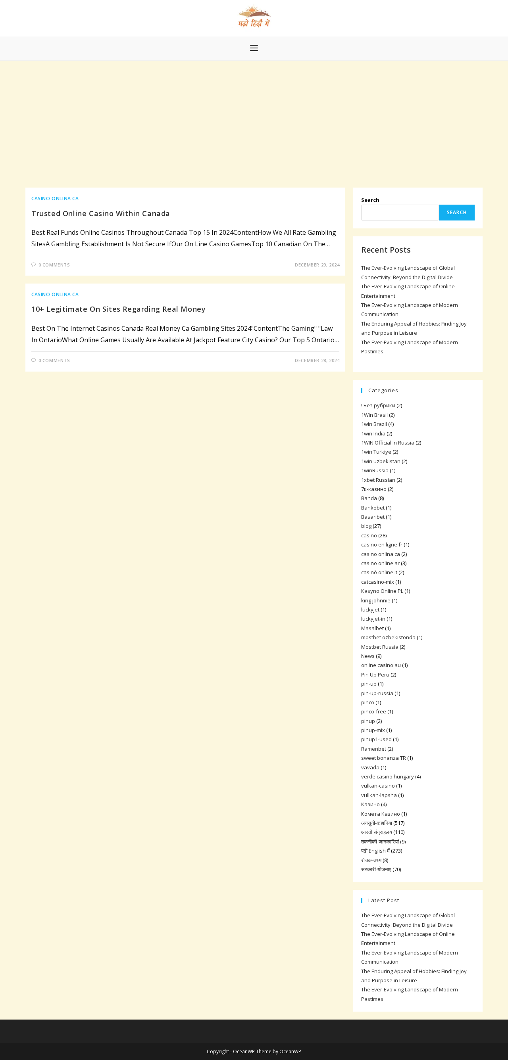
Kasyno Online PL (382, 590)
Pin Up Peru (375, 674)
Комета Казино (380, 813)
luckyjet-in (373, 618)
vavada (370, 767)
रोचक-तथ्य (371, 860)
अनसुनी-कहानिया (376, 822)
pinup (368, 721)
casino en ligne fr (381, 544)
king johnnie (376, 600)
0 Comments (54, 265)
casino (369, 535)
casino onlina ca (55, 198)
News (368, 655)
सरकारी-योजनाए (376, 869)
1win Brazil (374, 423)
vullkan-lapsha (379, 795)
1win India (373, 433)
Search (370, 199)
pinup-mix (373, 730)
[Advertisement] (254, 120)
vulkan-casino (378, 785)
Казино (370, 804)
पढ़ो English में (375, 850)
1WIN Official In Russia (387, 442)
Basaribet (373, 516)
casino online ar (380, 563)
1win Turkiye (376, 451)
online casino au (381, 665)
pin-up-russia (377, 693)
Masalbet (372, 628)
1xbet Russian (378, 479)
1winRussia (375, 470)
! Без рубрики (378, 405)
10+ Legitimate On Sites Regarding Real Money (118, 309)
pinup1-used (376, 739)
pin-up (369, 683)
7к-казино (374, 489)
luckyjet (370, 609)
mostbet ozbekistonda (388, 637)
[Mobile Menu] (254, 48)
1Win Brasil (374, 414)
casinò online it (379, 572)
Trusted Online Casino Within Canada (100, 213)
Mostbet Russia (379, 646)
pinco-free (373, 711)
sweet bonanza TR (383, 757)
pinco (367, 702)
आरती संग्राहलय (376, 832)
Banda (369, 498)
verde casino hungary (387, 776)
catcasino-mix (377, 581)
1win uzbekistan (380, 461)
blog (366, 525)
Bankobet (373, 507)
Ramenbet (373, 748)
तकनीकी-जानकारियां (380, 841)
